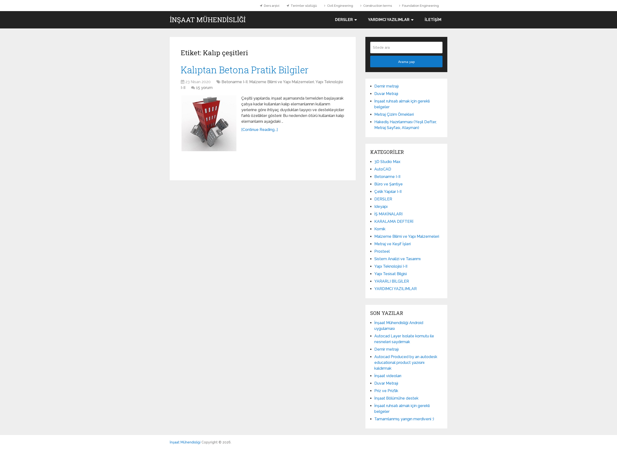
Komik (379, 229)
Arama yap (406, 62)
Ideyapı (381, 206)
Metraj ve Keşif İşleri (392, 244)
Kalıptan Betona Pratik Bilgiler (244, 70)
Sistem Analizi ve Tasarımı (397, 259)
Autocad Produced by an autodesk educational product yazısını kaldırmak (405, 362)
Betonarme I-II (234, 82)
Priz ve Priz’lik (386, 390)
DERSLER (344, 19)
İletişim (433, 19)
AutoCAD (382, 169)
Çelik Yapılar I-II (388, 191)
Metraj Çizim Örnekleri (394, 114)
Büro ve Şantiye (388, 184)
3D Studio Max (387, 161)
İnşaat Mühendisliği (208, 19)
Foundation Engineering (420, 5)
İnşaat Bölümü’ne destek (396, 398)
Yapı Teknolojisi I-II (390, 266)
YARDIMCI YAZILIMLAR (388, 19)
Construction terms (377, 5)
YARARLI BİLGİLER (391, 281)
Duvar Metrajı (386, 93)
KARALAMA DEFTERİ (393, 221)
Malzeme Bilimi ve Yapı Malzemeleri (281, 82)
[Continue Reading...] (259, 129)
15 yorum (204, 87)
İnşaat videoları (387, 376)
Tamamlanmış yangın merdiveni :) (404, 419)
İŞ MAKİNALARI (388, 214)
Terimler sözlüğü (303, 5)
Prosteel (382, 251)
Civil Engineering (339, 5)
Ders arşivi (271, 5)
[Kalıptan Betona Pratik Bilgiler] (208, 123)
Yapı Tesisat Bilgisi (390, 274)
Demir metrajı (386, 86)
